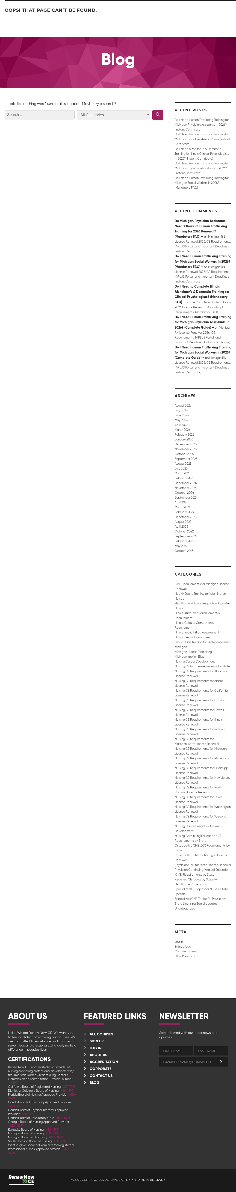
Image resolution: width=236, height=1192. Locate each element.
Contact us (100, 1075)
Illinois (179, 608)
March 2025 (182, 473)
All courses (101, 1034)
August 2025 (183, 463)
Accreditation (103, 1061)
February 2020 (185, 541)
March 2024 (182, 507)
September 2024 (186, 497)
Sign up (96, 1041)
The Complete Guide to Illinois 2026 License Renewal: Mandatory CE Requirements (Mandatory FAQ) (203, 307)
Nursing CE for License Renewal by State (202, 666)
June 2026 (182, 415)
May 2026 (181, 420)
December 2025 (186, 444)
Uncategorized (185, 908)
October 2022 (184, 531)
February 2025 (184, 478)
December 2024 (186, 483)
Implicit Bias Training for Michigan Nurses (202, 642)
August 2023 (183, 521)
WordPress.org (185, 956)
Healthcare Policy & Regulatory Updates (202, 603)
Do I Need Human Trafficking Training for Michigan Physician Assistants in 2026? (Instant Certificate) (202, 124)
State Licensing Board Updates (196, 903)
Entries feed (183, 946)
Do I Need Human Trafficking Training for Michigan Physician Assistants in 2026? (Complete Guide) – (203, 322)
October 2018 (184, 551)
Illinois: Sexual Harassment (193, 637)
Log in (179, 941)
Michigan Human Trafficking (193, 652)
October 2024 (184, 492)
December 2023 (186, 517)
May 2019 (181, 546)
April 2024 (181, 502)
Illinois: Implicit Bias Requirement (197, 632)
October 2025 (184, 454)
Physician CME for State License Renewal (203, 865)
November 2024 (186, 488)
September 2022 (186, 536)
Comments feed (186, 951)
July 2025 (181, 468)
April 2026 (181, 425)
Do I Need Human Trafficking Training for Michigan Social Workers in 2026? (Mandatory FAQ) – (203, 261)
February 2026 (184, 434)
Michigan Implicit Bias (189, 656)
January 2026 (184, 439)
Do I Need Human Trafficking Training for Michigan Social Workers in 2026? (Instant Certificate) (202, 139)
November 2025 (186, 449)
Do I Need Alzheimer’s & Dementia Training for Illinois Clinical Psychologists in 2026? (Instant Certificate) (202, 153)
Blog (94, 1082)
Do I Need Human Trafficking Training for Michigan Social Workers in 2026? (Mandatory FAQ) (202, 182)
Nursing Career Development (195, 661)
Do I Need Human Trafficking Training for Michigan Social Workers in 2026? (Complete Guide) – (203, 352)
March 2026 (182, 429)
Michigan (181, 647)
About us (98, 1054)
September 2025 (186, 459)
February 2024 (184, 512)
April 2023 (181, 526)
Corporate (100, 1068)
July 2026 (181, 410)
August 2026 (183, 405)
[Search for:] (40, 114)
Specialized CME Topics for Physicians (200, 899)
